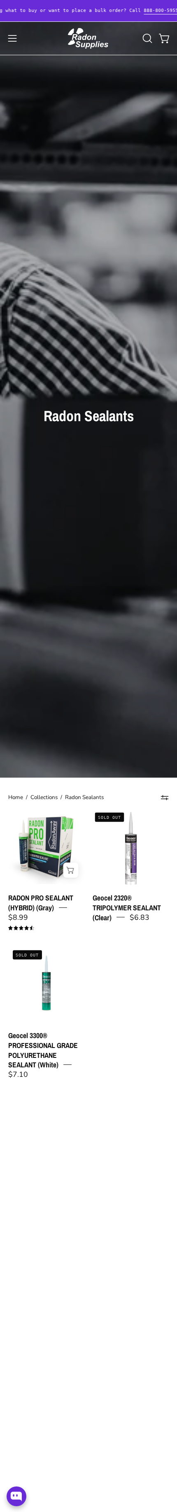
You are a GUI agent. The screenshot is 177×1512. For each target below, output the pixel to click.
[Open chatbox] (16, 1496)
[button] (146, 38)
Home (15, 797)
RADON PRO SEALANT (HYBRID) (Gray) (40, 902)
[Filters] (165, 797)
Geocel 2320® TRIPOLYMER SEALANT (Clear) (127, 907)
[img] (21, 928)
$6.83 (139, 917)
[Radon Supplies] (88, 38)
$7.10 (18, 1074)
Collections (44, 797)
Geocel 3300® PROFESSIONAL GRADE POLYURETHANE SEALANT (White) (43, 1050)
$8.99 (18, 917)
